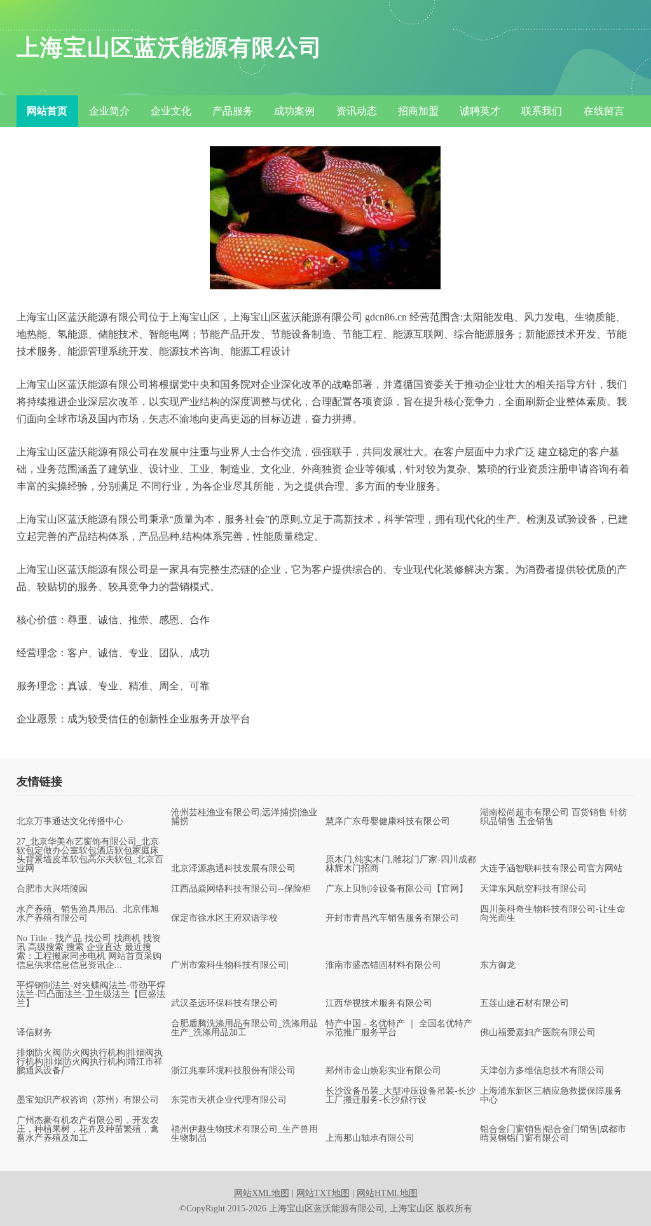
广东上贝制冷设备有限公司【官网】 (397, 889)
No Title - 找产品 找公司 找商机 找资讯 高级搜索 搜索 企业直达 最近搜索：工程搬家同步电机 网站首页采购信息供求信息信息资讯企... (89, 952)
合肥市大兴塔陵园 (52, 889)
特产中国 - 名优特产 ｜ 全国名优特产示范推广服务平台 (399, 1028)
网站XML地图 (261, 1193)
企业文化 (171, 111)
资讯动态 (356, 111)
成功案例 (294, 111)
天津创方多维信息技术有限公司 (542, 1070)
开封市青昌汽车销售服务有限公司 (392, 918)
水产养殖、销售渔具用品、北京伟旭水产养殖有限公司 (88, 914)
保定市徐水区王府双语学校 (224, 918)
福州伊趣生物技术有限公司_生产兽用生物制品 (244, 1134)
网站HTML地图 (387, 1193)
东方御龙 (498, 965)
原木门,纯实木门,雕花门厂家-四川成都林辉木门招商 (401, 864)
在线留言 (604, 111)
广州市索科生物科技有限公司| (230, 965)
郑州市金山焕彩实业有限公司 (383, 1070)
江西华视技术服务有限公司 (379, 1003)
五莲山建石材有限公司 (524, 1003)
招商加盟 (418, 111)
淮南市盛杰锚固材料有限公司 (383, 965)
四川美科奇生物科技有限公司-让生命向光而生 (553, 914)
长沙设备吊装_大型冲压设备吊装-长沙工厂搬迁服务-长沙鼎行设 (401, 1096)
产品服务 (232, 111)
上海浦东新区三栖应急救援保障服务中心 (551, 1096)
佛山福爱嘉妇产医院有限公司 (538, 1032)
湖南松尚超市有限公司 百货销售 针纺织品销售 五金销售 (553, 817)
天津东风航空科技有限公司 (533, 889)
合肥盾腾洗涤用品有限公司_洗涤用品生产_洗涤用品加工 (244, 1028)
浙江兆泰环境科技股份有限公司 (233, 1070)
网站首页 (47, 111)
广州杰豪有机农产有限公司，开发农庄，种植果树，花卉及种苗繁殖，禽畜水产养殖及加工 (88, 1129)
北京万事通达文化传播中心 (70, 821)
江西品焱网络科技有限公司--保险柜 (241, 889)
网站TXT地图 (323, 1193)
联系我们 (541, 111)
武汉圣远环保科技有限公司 (224, 1003)
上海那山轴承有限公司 (370, 1138)
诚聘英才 (480, 111)
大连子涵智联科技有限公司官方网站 (551, 868)
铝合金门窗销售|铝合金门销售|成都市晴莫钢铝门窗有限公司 (553, 1134)
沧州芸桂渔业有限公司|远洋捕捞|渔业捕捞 (244, 817)
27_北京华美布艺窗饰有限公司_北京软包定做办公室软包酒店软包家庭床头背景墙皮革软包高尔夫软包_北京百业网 (90, 855)
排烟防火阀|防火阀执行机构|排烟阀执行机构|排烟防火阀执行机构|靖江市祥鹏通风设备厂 (90, 1062)
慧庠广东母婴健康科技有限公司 (388, 821)
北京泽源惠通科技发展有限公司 (233, 868)
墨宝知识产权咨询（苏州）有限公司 (88, 1100)
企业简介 (109, 111)
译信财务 (34, 1032)
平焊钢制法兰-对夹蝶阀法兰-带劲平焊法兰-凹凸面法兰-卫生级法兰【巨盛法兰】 (91, 994)
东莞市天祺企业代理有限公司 (229, 1100)
